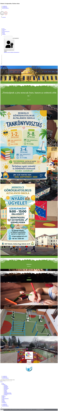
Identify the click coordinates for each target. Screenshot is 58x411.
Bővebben (1, 180)
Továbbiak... (29, 252)
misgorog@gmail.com (5, 8)
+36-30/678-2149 (4, 7)
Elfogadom (1, 410)
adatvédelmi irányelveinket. (40, 409)
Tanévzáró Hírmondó (4, 247)
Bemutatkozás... (2, 66)
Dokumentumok (6, 21)
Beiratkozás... (29, 266)
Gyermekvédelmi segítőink (8, 26)
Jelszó (5, 37)
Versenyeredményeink (5, 31)
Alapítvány (5, 18)
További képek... (29, 279)
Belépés (5, 51)
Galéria (3, 30)
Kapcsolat (3, 34)
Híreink (3, 28)
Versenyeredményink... (29, 294)
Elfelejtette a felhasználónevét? (15, 52)
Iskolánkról (4, 17)
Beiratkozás (4, 29)
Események (6, 27)
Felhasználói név (6, 35)
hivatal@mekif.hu (7, 339)
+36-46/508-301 (4, 6)
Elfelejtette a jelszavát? (7, 52)
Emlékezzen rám (7, 39)
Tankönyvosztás (3, 107)
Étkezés (3, 32)
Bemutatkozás (6, 19)
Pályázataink (6, 20)
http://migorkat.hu (4, 340)
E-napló (3, 33)
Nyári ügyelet (3, 181)
